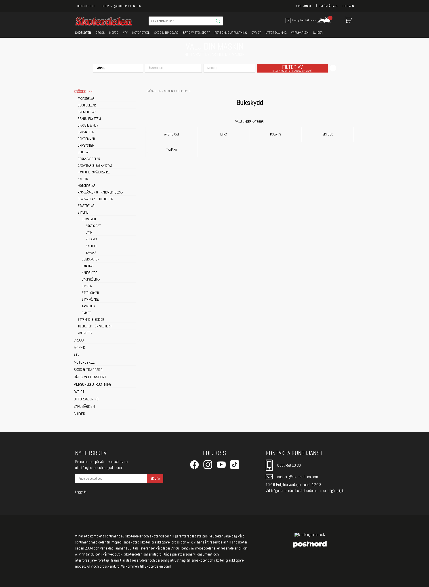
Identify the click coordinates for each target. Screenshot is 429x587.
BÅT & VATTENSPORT (196, 33)
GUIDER (318, 33)
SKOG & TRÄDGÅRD (166, 33)
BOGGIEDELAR (87, 106)
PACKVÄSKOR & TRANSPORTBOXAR (100, 193)
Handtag (88, 266)
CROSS (100, 33)
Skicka (155, 478)
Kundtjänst (303, 6)
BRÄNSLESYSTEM (89, 119)
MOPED (113, 33)
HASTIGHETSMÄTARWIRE (94, 173)
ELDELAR (84, 152)
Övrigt (86, 313)
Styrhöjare (90, 300)
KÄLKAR (83, 179)
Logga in (348, 6)
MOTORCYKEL (141, 33)
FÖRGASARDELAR (89, 159)
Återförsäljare (327, 6)
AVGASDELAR (86, 99)
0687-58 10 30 (86, 6)
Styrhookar (90, 293)
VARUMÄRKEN (300, 33)
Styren (87, 286)
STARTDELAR (86, 206)
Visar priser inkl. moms (302, 20)
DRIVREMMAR (86, 139)
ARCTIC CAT (93, 226)
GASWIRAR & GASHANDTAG (95, 166)
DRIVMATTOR (86, 132)
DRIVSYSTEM (86, 146)
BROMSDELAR (87, 112)
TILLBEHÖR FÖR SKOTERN (94, 327)
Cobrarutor (90, 260)
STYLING (83, 213)
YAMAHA (91, 253)
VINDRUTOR (85, 333)
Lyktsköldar (91, 280)
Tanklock (88, 306)
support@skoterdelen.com (121, 6)
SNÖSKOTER (83, 33)
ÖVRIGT (256, 33)
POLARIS (91, 239)
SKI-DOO (91, 246)
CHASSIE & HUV (88, 126)
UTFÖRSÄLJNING (276, 33)
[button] (118, 68)
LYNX (89, 233)
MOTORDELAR (86, 186)
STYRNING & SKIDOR (91, 320)
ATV (125, 33)
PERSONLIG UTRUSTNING (230, 33)
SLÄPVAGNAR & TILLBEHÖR (95, 199)
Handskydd (89, 273)
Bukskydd (89, 219)
